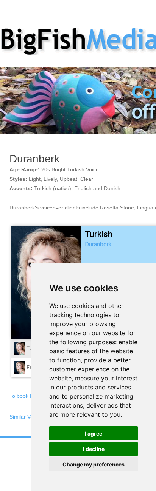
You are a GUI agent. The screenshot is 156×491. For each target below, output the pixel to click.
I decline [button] (94, 449)
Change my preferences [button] (93, 464)
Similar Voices (26, 417)
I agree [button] (93, 433)
